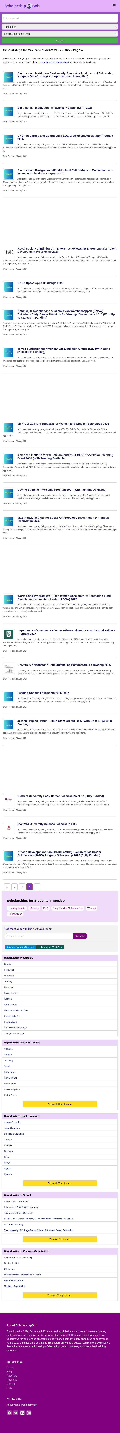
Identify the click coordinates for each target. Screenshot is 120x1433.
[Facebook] (9, 1412)
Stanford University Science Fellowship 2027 (47, 824)
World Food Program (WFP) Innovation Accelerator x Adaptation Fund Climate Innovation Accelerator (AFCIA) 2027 (64, 597)
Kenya (7, 1162)
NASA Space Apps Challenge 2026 (40, 283)
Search (60, 40)
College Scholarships (14, 1033)
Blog (9, 1371)
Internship (9, 975)
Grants (7, 964)
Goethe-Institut (11, 1263)
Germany (8, 1060)
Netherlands (10, 1072)
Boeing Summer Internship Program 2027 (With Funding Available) (62, 489)
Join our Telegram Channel (20, 947)
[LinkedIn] (22, 1412)
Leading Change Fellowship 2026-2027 (43, 692)
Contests (8, 987)
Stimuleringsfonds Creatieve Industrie (22, 1274)
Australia (8, 1049)
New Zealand (10, 1077)
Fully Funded (10, 1004)
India (6, 1157)
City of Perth (10, 1269)
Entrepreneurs (11, 993)
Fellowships (15, 914)
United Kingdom (12, 1089)
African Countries (12, 1122)
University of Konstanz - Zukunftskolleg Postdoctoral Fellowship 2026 (64, 664)
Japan (7, 1066)
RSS (9, 1388)
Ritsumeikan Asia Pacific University (21, 1207)
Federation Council (13, 1280)
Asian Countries (12, 1128)
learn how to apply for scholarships (50, 62)
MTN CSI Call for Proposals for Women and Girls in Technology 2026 (63, 423)
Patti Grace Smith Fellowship (18, 1257)
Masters (34, 908)
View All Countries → (60, 1104)
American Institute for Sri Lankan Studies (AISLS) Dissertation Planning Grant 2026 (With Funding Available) (65, 457)
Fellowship (9, 970)
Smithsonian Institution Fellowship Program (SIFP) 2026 (55, 107)
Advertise (12, 1379)
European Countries (14, 1133)
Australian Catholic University (18, 1213)
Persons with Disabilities (16, 1010)
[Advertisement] (60, 220)
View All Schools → (60, 1239)
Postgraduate (10, 1022)
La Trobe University (13, 1224)
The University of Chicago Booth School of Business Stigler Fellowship (38, 1230)
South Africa (10, 1083)
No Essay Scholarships (15, 1027)
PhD (45, 908)
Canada (8, 1054)
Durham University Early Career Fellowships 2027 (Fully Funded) (61, 796)
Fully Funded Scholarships (68, 908)
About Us (12, 1375)
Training (8, 981)
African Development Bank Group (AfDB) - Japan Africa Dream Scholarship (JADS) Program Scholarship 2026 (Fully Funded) (59, 853)
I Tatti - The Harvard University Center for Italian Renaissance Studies (38, 1218)
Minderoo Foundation (14, 1286)
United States (10, 1095)
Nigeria (7, 1168)
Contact (11, 1383)
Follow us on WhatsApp (50, 947)
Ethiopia (8, 1145)
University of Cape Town (16, 1201)
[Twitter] (15, 1412)
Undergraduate (17, 908)
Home (10, 1367)
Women (91, 908)
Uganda (8, 1174)
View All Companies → (60, 1295)
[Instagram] (28, 1412)
